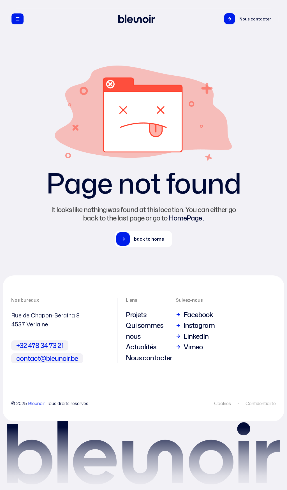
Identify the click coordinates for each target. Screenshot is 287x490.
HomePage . (186, 218)
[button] (249, 18)
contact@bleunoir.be (47, 358)
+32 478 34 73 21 (39, 345)
